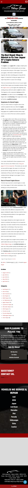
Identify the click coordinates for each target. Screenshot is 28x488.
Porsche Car (5, 311)
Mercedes (14, 410)
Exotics (14, 427)
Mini (14, 413)
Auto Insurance (6, 293)
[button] (25, 482)
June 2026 (5, 277)
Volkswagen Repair (7, 315)
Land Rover (14, 407)
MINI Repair (5, 309)
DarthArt (14, 258)
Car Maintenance (6, 300)
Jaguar (14, 403)
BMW (14, 400)
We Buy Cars (14, 352)
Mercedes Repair (7, 306)
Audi (14, 397)
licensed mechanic (18, 134)
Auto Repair (5, 296)
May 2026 (5, 279)
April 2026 (5, 281)
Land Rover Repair (7, 304)
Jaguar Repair (6, 302)
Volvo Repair (6, 317)
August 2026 (6, 272)
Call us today (7, 253)
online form (6, 377)
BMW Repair (6, 298)
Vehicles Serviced (14, 357)
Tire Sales (14, 355)
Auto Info (5, 291)
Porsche (14, 417)
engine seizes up (7, 87)
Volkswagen (14, 420)
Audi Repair (5, 289)
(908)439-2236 (12, 18)
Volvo (14, 423)
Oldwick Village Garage (6, 244)
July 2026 (5, 275)
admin (4, 262)
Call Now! (15, 486)
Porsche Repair (6, 313)
